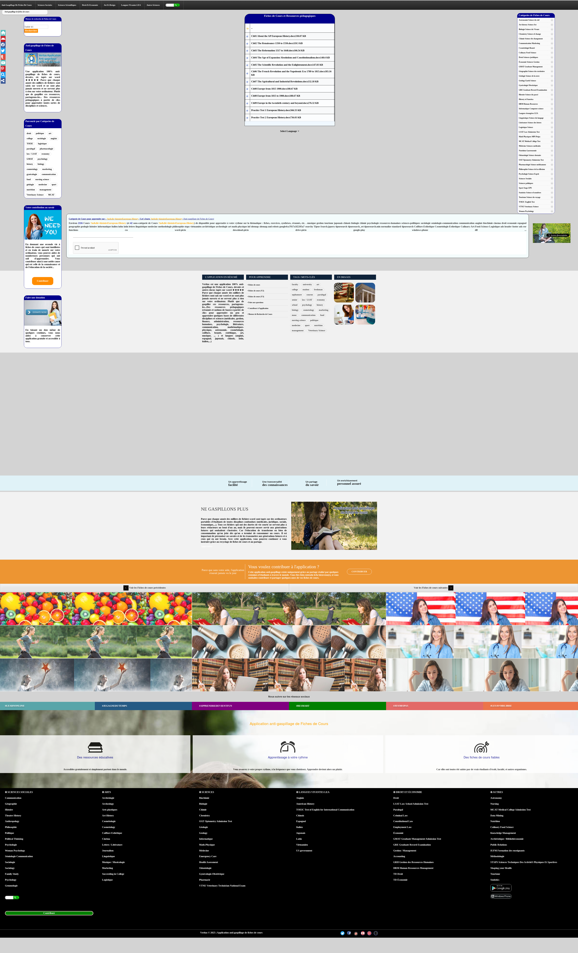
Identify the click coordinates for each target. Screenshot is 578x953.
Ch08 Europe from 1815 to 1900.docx (275, 96)
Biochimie (204, 798)
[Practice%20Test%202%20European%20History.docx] (247, 118)
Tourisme (495, 874)
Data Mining (496, 815)
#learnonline (15, 706)
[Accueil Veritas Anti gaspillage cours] (3, 33)
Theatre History (13, 815)
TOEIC (30, 144)
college (30, 138)
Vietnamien (302, 844)
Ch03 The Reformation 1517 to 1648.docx (278, 50)
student (306, 289)
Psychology (10, 880)
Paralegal (398, 809)
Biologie (203, 804)
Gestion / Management (404, 850)
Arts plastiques (109, 809)
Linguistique (108, 856)
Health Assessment (208, 862)
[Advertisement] (96, 376)
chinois (231, 338)
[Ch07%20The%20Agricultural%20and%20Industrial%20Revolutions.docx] (247, 82)
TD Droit (398, 874)
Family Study (12, 874)
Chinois (300, 815)
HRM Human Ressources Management (413, 868)
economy (46, 154)
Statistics (494, 880)
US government (304, 850)
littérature (238, 324)
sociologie (41, 138)
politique (40, 133)
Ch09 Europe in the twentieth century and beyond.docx (285, 103)
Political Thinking (14, 839)
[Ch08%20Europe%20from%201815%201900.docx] (247, 89)
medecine (43, 184)
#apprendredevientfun (215, 706)
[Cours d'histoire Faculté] (365, 292)
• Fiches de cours (253, 285)
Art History (108, 815)
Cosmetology (108, 827)
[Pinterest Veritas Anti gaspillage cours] (3, 63)
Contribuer (42, 281)
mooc (294, 315)
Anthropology (12, 821)
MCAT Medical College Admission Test (510, 809)
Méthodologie (497, 856)
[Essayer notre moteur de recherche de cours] (174, 5)
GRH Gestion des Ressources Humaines (413, 862)
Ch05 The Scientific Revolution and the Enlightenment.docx (287, 65)
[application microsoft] (500, 896)
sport (54, 184)
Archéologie (108, 798)
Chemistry (204, 815)
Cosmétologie (109, 821)
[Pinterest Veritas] (369, 933)
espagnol (206, 338)
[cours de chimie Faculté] (365, 314)
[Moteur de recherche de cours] (3, 75)
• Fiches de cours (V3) (255, 297)
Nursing (494, 804)
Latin (299, 839)
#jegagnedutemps (114, 706)
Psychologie (11, 844)
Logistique (107, 880)
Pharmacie (204, 880)
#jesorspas (400, 706)
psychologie (222, 324)
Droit (396, 798)
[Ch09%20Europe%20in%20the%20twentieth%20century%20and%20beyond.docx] (247, 103)
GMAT (30, 159)
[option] (289, 641)
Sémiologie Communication (19, 856)
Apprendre (206, 546)
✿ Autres (496, 792)
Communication (13, 798)
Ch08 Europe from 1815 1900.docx (274, 88)
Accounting (399, 856)
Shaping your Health (501, 868)
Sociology (10, 868)
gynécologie (32, 174)
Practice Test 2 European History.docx (276, 117)
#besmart (302, 706)
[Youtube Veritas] (363, 933)
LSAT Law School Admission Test (410, 804)
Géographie (11, 804)
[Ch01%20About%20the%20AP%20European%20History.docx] (247, 36)
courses (309, 295)
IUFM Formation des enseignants (507, 850)
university (307, 284)
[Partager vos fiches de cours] (3, 81)
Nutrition (495, 821)
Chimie (203, 809)
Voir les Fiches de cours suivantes (431, 587)
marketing (47, 169)
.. (251, 28)
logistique (42, 144)
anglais (54, 138)
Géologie (203, 827)
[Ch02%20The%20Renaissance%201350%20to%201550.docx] (247, 43)
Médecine (204, 850)
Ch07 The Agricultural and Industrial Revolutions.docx (285, 81)
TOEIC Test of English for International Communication (325, 809)
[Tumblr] (376, 933)
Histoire (9, 809)
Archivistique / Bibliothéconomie (507, 839)
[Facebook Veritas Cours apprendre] (3, 45)
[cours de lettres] (344, 314)
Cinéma (106, 839)
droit (29, 133)
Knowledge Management (503, 833)
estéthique (231, 333)
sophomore (297, 295)
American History (305, 804)
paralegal (31, 149)
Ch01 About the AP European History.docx (278, 36)
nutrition (31, 190)
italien (205, 341)
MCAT (51, 195)
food (29, 179)
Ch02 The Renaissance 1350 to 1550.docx (277, 43)
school (294, 305)
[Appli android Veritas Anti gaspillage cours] (3, 39)
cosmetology (32, 169)
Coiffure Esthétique (112, 833)
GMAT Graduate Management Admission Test (417, 839)
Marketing (107, 868)
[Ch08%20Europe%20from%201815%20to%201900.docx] (247, 96)
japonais (219, 338)
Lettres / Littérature (112, 844)
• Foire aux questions (255, 302)
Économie (398, 833)
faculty (295, 284)
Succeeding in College (113, 874)
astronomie (221, 330)
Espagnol (301, 821)
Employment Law (402, 827)
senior (294, 300)
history (30, 164)
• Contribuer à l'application (257, 308)
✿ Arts (106, 792)
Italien (299, 827)
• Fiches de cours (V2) (255, 291)
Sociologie (10, 862)
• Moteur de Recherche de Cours (259, 314)
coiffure (206, 333)
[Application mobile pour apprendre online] (500, 887)
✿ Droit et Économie (407, 792)
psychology (43, 159)
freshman (318, 289)
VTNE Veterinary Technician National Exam (222, 885)
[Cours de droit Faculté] (344, 292)
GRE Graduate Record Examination (412, 844)
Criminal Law (400, 815)
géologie (30, 184)
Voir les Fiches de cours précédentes (147, 587)
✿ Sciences (206, 792)
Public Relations (498, 844)
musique (206, 335)
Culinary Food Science (502, 827)
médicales (230, 318)
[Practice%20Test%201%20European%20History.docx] (247, 110)
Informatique (206, 839)
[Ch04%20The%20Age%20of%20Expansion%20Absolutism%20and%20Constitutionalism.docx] (247, 58)
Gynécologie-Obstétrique (211, 874)
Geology (203, 833)
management (45, 190)
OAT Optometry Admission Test (215, 821)
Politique (9, 833)
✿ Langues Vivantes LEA (312, 792)
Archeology (108, 804)
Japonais (300, 833)
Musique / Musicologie (113, 862)
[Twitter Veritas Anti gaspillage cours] (3, 51)
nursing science (42, 179)
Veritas (205, 284)
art (50, 133)
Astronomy (496, 798)
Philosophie (11, 827)
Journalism (107, 850)
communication (49, 174)
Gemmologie (11, 885)
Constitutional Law (403, 821)
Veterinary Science (35, 195)
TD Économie (400, 880)
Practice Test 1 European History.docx (276, 110)
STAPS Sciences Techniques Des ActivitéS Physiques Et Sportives (523, 862)
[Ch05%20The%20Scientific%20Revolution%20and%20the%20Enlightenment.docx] (247, 65)
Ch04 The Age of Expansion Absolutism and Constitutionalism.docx (290, 57)
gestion (239, 318)
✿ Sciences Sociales (19, 792)
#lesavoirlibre (501, 706)
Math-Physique (207, 844)
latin (241, 338)
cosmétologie (236, 330)
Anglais (300, 798)
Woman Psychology (15, 850)
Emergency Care (207, 856)
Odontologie (205, 868)
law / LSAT (32, 154)
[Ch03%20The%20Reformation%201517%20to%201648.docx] (247, 51)
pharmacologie (46, 149)
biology (41, 164)
